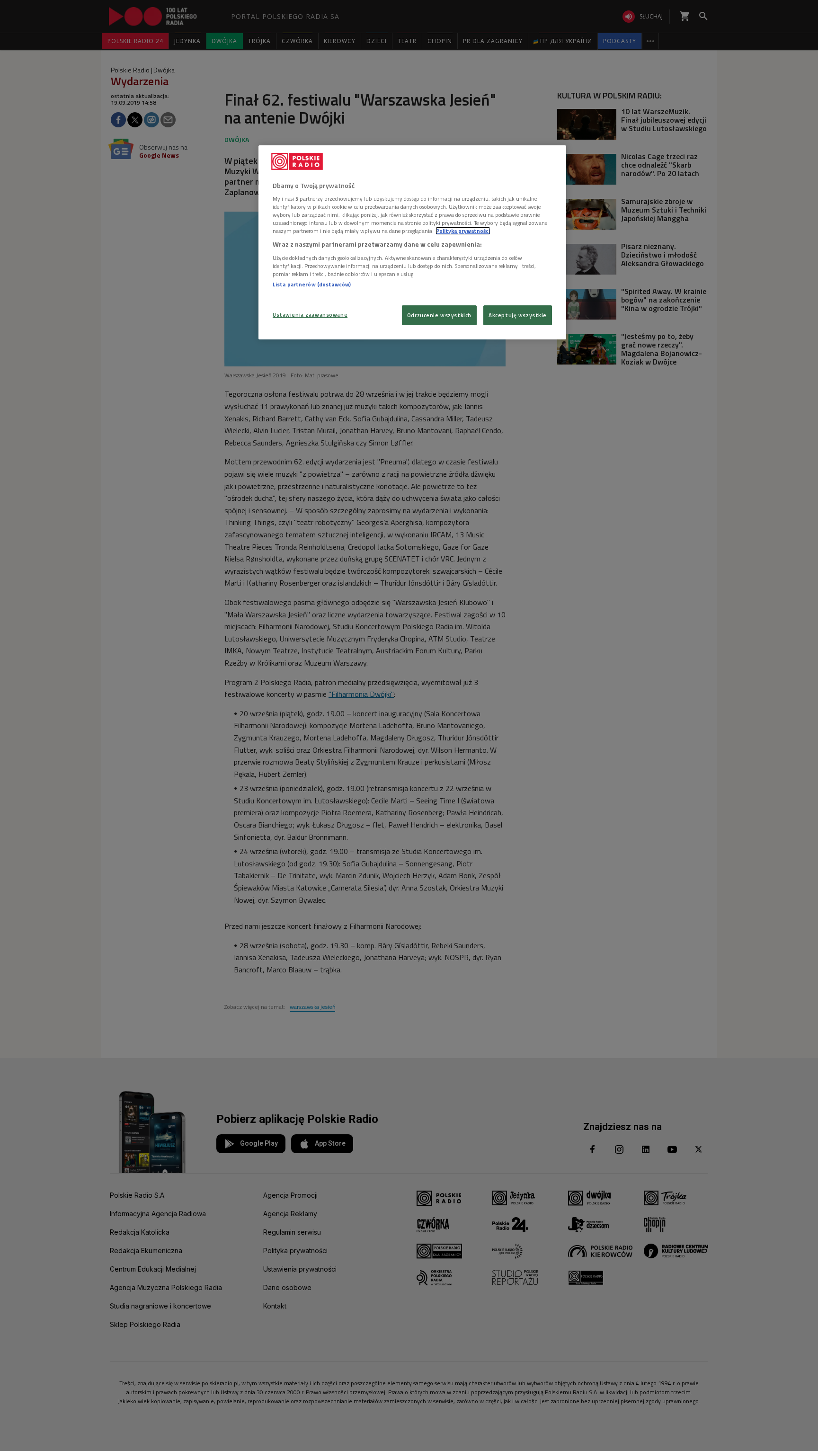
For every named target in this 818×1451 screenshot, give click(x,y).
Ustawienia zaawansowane (310, 315)
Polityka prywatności (463, 231)
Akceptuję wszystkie (518, 315)
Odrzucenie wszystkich (439, 315)
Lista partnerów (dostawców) (312, 284)
